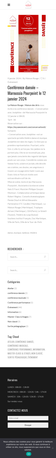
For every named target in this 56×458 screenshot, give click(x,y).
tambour (25, 233)
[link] (23, 105)
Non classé (12, 321)
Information (13, 312)
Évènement (13, 82)
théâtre (33, 233)
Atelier (11, 288)
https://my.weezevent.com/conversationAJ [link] (27, 127)
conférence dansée (16, 293)
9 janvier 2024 (14, 78)
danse (10, 233)
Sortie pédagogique (16, 326)
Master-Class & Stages (18, 317)
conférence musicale (17, 298)
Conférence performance (19, 302)
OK (28, 454)
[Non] (52, 448)
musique (17, 233)
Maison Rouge (32, 78)
